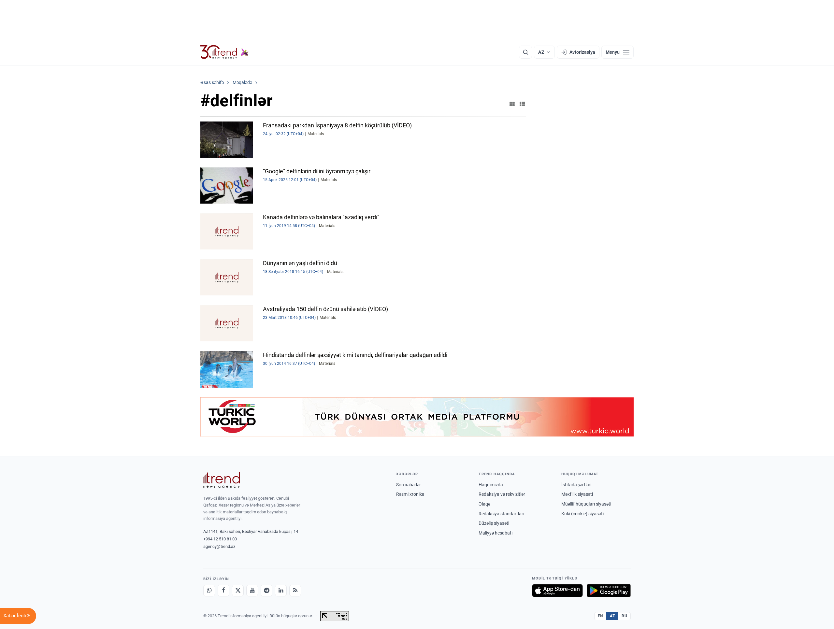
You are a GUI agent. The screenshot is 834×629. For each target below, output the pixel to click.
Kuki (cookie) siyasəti (582, 513)
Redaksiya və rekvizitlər (502, 494)
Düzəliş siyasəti (494, 523)
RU (624, 616)
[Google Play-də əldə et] (609, 590)
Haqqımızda (491, 484)
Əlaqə (484, 504)
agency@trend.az (219, 546)
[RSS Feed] (295, 590)
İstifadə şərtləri (576, 484)
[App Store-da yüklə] (557, 590)
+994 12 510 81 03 (220, 538)
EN (600, 616)
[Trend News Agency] (221, 480)
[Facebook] (223, 590)
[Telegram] (266, 590)
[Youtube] (252, 590)
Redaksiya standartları (501, 513)
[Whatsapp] (209, 590)
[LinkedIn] (281, 590)
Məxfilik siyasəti (577, 494)
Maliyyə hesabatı (495, 533)
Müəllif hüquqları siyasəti (586, 504)
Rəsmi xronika (410, 494)
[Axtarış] (525, 52)
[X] (238, 590)
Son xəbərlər (408, 484)
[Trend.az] (224, 52)
